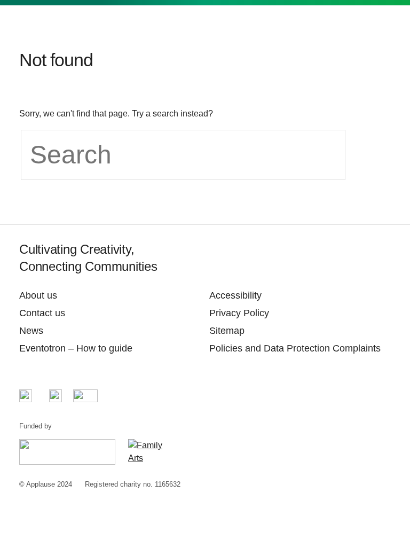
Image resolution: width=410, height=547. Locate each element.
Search (354, 27)
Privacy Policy (239, 313)
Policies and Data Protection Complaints (295, 348)
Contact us (42, 313)
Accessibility (235, 295)
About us (38, 295)
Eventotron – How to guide (75, 348)
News (31, 330)
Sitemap (227, 330)
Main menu (382, 27)
